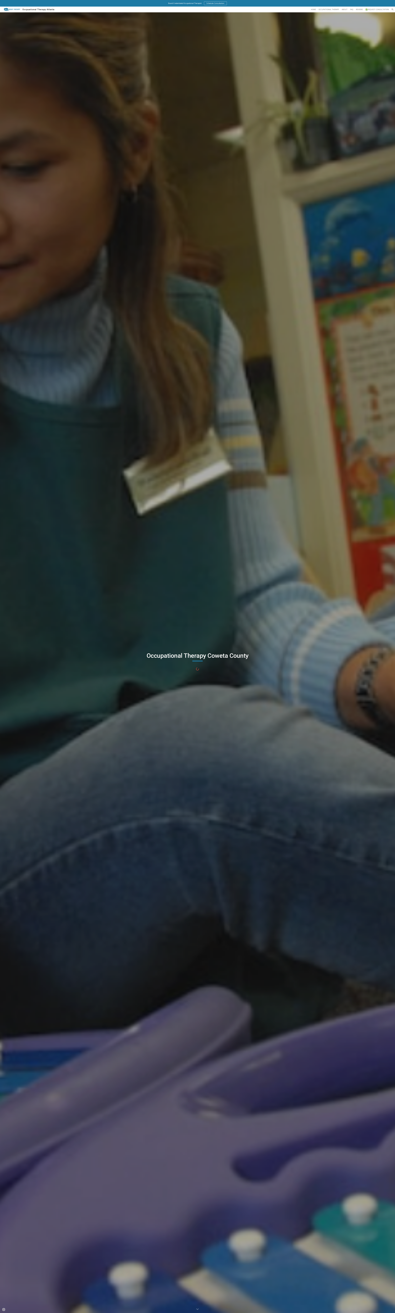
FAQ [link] (351, 9)
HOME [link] (313, 9)
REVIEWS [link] (359, 9)
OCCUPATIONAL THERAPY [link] (329, 9)
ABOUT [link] (344, 9)
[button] (392, 9)
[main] (197, 656)
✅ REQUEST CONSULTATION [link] (377, 9)
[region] (197, 3)
